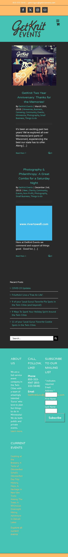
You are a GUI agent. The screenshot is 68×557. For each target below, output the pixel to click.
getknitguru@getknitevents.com (41, 2)
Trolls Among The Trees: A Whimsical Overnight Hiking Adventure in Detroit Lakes (16, 509)
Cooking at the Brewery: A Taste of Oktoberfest (17, 463)
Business (38, 109)
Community (31, 112)
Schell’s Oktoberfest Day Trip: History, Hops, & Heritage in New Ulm (17, 482)
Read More (20, 153)
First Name (50, 398)
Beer (25, 190)
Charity (32, 190)
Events (40, 112)
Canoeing (20, 112)
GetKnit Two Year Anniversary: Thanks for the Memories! (34, 97)
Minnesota (21, 115)
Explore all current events (16, 531)
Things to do (31, 118)
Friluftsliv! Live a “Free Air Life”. (27, 294)
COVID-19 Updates (21, 288)
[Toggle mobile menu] (58, 21)
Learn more (16, 431)
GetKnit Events (26, 106)
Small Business (23, 196)
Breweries (28, 109)
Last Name (50, 406)
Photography (33, 115)
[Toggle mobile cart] (58, 24)
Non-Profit (28, 193)
